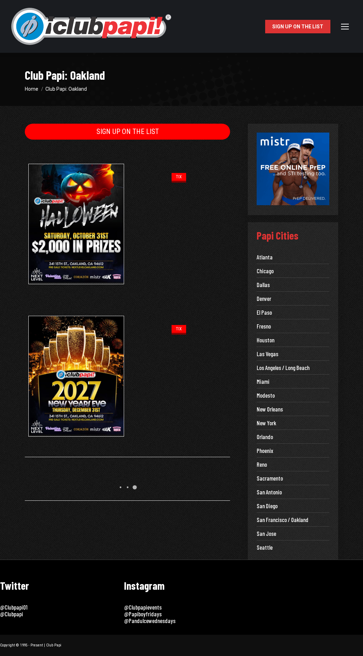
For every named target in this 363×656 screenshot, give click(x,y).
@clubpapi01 (13, 607)
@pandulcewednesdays (149, 620)
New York (266, 423)
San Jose (266, 533)
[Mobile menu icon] (344, 26)
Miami (263, 381)
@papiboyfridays (143, 613)
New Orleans (270, 409)
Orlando (265, 436)
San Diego (267, 506)
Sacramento (270, 478)
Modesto (266, 395)
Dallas (263, 284)
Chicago (265, 271)
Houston (265, 340)
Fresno (264, 326)
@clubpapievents (143, 607)
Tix (179, 176)
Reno (262, 464)
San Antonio (269, 492)
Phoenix (265, 450)
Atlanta (265, 257)
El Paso (264, 312)
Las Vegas (267, 354)
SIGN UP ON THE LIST (127, 131)
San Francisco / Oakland (282, 519)
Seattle (265, 547)
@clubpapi (11, 613)
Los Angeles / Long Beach (283, 367)
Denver (264, 298)
